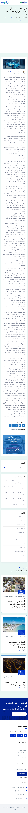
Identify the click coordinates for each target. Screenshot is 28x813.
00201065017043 (21, 794)
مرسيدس (13, 429)
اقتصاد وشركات (20, 528)
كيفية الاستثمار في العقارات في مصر (15, 504)
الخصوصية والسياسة (21, 755)
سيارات (19, 17)
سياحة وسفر (21, 543)
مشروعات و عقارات (19, 551)
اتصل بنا (24, 757)
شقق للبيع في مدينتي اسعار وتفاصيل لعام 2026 (14, 494)
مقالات (14, 74)
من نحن (24, 747)
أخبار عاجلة (21, 517)
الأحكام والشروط (22, 752)
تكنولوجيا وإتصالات (19, 539)
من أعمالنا (21, 559)
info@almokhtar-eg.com (19, 791)
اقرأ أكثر (23, 609)
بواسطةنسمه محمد (19, 596)
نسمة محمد (15, 71)
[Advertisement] (14, 38)
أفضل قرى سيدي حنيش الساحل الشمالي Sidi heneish (13, 488)
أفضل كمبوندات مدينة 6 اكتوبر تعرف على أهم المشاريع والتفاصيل (13, 482)
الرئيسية (25, 17)
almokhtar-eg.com (20, 798)
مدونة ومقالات (22, 750)
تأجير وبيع (22, 536)
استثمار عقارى (20, 524)
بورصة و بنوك (21, 532)
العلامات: (22, 429)
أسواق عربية (21, 520)
